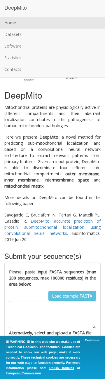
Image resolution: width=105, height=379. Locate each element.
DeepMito (15, 7)
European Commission (23, 373)
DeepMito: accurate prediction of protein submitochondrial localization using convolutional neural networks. (52, 227)
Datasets (13, 34)
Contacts (12, 69)
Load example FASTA (72, 296)
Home (10, 22)
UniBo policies (61, 368)
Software (13, 46)
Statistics (12, 57)
